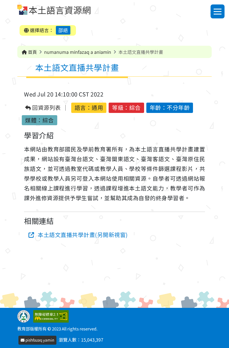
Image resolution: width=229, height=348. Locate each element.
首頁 (32, 52)
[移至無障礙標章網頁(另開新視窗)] (52, 315)
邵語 (63, 30)
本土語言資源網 (59, 9)
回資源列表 (46, 108)
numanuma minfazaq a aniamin (77, 52)
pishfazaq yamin (39, 340)
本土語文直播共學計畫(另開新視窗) (83, 235)
